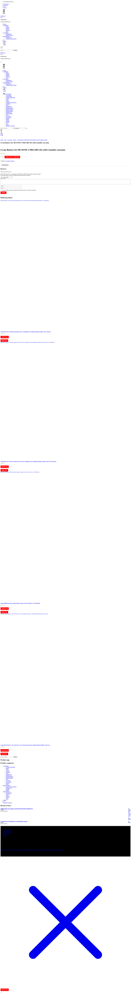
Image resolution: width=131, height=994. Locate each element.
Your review (4, 178)
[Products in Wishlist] (1, 131)
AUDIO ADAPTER (10, 97)
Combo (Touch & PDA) (11, 38)
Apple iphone (9, 96)
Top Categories (8, 94)
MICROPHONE (9, 108)
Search (15, 756)
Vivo (7, 31)
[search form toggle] (2, 47)
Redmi (7, 29)
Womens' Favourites (10, 125)
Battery (4, 41)
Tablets (7, 122)
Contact (5, 835)
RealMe (7, 27)
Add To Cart (9, 157)
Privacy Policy (6, 831)
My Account (6, 4)
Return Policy (6, 833)
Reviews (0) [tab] (5, 165)
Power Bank (8, 117)
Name (2, 185)
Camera (7, 101)
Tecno (7, 797)
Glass (7, 105)
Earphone (8, 103)
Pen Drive (8, 116)
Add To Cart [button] (5, 337)
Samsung (8, 30)
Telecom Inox (3, 19)
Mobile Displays (6, 36)
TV (4, 40)
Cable (7, 100)
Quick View (4, 340)
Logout (4, 7)
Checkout (5, 5)
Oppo (7, 26)
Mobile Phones (9, 113)
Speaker (7, 121)
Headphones (8, 34)
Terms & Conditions (7, 829)
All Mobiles (5, 25)
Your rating (3, 177)
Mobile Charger (9, 35)
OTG (7, 114)
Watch (7, 124)
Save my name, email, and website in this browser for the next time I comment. (19, 190)
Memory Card (9, 107)
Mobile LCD (9, 37)
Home (4, 24)
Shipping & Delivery (7, 832)
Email (2, 188)
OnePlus (8, 794)
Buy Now (16, 157)
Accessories (5, 32)
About (4, 834)
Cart (4, 6)
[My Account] (1, 130)
